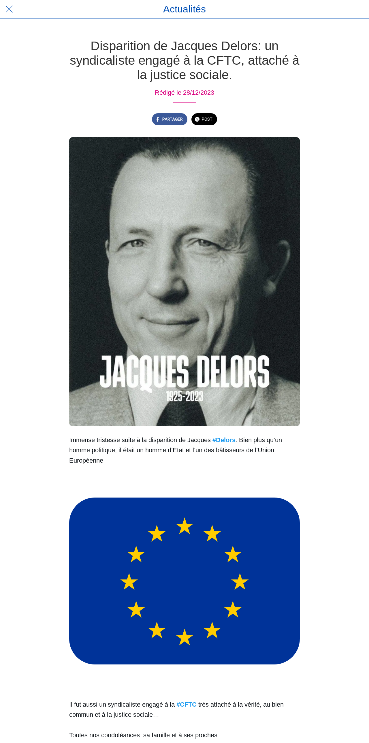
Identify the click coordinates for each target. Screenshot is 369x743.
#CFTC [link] (186, 704)
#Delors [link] (224, 440)
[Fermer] (9, 9)
